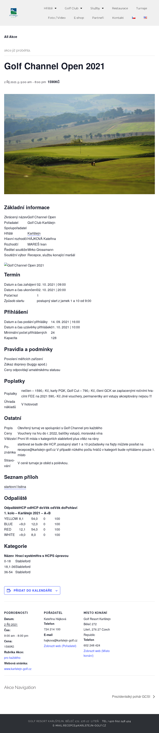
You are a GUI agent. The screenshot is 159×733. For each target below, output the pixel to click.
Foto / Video (57, 18)
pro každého (12, 657)
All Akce (10, 36)
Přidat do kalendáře (33, 590)
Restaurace (120, 8)
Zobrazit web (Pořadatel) (60, 646)
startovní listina (15, 486)
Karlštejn (34, 233)
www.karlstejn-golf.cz (17, 669)
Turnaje (141, 8)
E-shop (79, 18)
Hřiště (48, 8)
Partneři (98, 18)
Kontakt (118, 18)
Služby (95, 8)
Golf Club (71, 8)
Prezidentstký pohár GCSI (131, 696)
